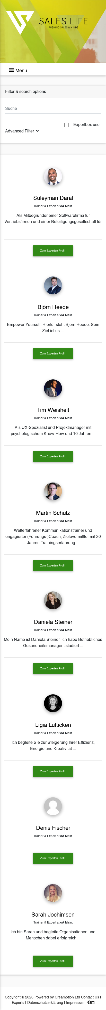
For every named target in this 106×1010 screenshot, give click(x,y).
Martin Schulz (53, 513)
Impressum (75, 1003)
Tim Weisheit (53, 410)
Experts (18, 1003)
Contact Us (90, 997)
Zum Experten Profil (52, 250)
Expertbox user (87, 125)
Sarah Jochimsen (53, 915)
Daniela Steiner (53, 622)
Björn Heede (53, 307)
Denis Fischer (53, 828)
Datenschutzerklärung (45, 1003)
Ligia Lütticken (53, 725)
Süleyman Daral (53, 198)
